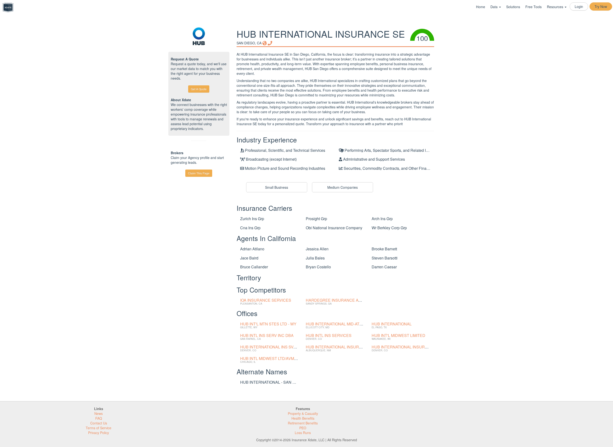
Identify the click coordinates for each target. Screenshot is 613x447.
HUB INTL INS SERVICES (329, 335)
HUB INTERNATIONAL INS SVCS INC (273, 347)
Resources (555, 6)
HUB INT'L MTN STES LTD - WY (268, 324)
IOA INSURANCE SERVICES (265, 300)
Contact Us (98, 423)
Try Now (601, 6)
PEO (302, 427)
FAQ (98, 418)
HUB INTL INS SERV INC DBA (267, 335)
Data (494, 6)
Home (480, 6)
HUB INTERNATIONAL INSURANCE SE (341, 347)
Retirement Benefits (303, 423)
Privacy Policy (98, 432)
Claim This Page (199, 173)
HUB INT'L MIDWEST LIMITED (398, 335)
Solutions (513, 6)
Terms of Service (98, 427)
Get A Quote (199, 89)
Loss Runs (303, 432)
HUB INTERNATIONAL (392, 324)
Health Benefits (302, 418)
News (98, 413)
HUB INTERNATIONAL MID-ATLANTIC (339, 324)
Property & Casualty (303, 413)
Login (579, 6)
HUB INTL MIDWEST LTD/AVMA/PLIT (273, 358)
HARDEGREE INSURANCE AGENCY (339, 300)
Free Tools (533, 6)
